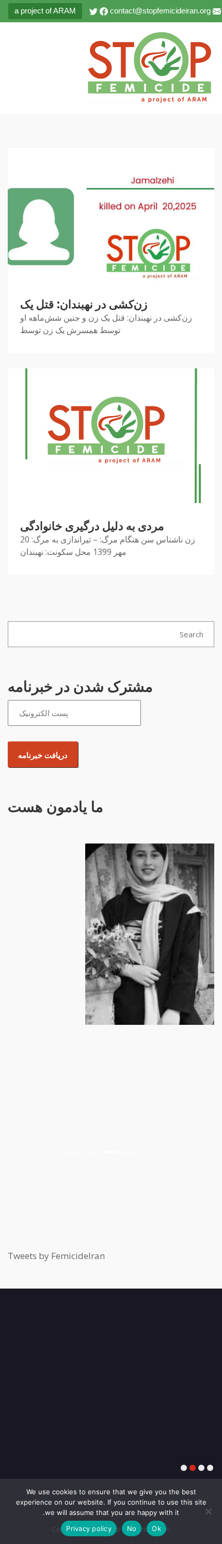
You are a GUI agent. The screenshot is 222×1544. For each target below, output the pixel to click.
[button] (23, 1002)
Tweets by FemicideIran (56, 1256)
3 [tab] (192, 1468)
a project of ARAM (45, 10)
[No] (209, 1511)
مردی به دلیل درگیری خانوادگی (92, 526)
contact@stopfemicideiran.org (160, 10)
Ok (156, 1528)
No (132, 1528)
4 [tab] (183, 1468)
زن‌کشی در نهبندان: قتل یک (84, 304)
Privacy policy (89, 1528)
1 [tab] (210, 1468)
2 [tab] (201, 1468)
